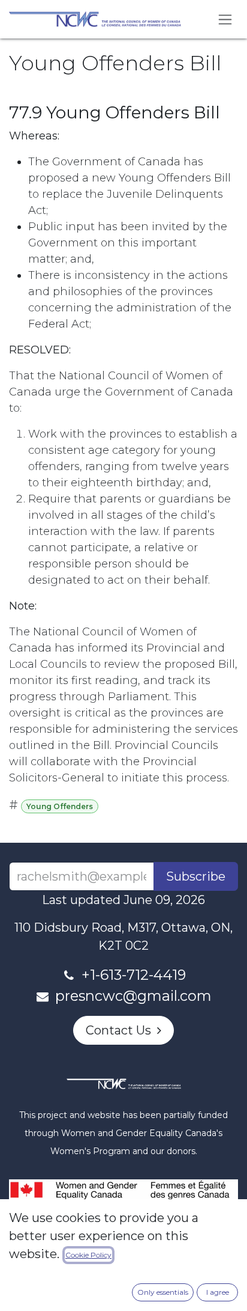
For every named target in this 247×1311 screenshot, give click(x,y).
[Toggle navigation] (225, 19)
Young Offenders (59, 806)
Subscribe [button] (195, 876)
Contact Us (121, 1030)
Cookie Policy (88, 1254)
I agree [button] (217, 1292)
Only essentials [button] (162, 1292)
